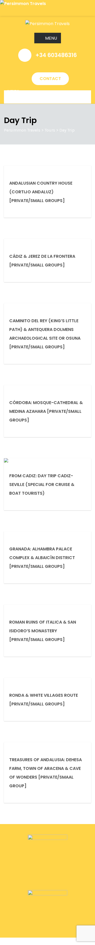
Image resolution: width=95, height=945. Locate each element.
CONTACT (50, 79)
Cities (13, 91)
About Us (17, 97)
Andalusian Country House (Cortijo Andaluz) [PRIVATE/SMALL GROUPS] (40, 192)
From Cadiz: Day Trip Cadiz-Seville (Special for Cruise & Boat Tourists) (41, 484)
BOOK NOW (12, 941)
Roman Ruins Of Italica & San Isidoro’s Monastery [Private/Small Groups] (42, 631)
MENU (51, 38)
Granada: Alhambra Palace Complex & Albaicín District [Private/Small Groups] (42, 557)
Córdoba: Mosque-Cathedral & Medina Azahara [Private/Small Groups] (46, 411)
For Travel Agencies (30, 99)
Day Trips (17, 94)
